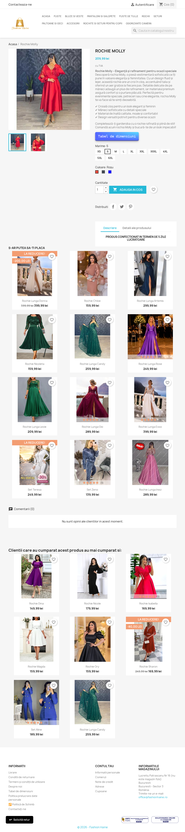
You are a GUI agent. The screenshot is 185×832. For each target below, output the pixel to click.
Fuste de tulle (128, 16)
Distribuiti (113, 206)
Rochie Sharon (148, 666)
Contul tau (104, 766)
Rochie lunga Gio (92, 426)
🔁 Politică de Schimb (21, 804)
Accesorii (73, 23)
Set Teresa (34, 489)
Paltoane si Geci (52, 23)
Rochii (146, 16)
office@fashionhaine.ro (153, 797)
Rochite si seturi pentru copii (102, 23)
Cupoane (101, 791)
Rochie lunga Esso (150, 426)
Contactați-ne (17, 809)
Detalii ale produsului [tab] (136, 228)
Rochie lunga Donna (34, 300)
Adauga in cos (128, 189)
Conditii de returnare (21, 777)
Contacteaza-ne (20, 4)
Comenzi (100, 777)
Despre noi (15, 786)
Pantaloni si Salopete (101, 16)
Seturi (158, 16)
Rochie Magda (36, 666)
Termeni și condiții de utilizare (26, 782)
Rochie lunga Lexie (34, 426)
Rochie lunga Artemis (150, 300)
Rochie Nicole (92, 603)
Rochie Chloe (92, 300)
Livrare (12, 772)
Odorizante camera (139, 23)
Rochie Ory (92, 666)
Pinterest (130, 206)
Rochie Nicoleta (34, 364)
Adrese (99, 786)
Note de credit (104, 782)
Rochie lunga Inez (150, 489)
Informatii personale (107, 772)
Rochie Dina (36, 603)
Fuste (57, 16)
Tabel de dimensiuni (117, 136)
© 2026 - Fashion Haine (92, 827)
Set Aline (36, 729)
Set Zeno (92, 489)
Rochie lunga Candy (92, 364)
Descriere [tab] (110, 228)
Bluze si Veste (74, 16)
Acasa (46, 16)
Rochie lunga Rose (150, 364)
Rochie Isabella (148, 603)
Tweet (121, 206)
